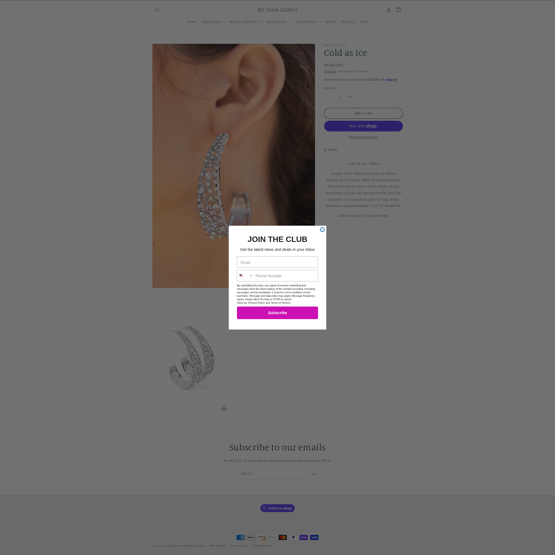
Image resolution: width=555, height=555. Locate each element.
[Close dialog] (322, 229)
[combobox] (245, 275)
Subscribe (277, 313)
